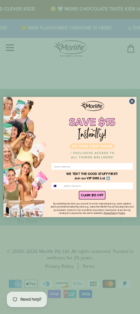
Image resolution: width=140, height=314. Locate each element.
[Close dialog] (132, 101)
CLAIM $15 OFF (92, 195)
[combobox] (57, 186)
